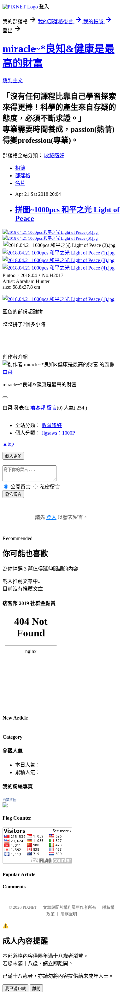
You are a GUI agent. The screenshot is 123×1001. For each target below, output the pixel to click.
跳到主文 (13, 80)
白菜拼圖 (9, 800)
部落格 (22, 175)
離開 (36, 988)
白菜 (8, 372)
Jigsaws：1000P (58, 433)
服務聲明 (69, 914)
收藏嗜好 (54, 155)
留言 (52, 407)
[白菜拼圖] (5, 805)
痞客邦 (37, 407)
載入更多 (13, 456)
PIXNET (30, 907)
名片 (20, 183)
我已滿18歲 (15, 988)
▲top (8, 444)
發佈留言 (13, 494)
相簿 (20, 168)
